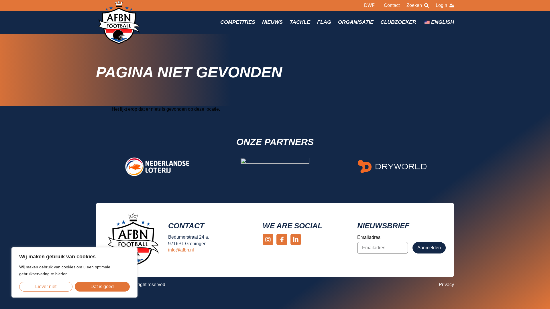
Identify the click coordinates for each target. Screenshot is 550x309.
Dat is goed (102, 286)
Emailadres (368, 237)
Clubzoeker (398, 22)
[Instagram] (268, 239)
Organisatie (356, 22)
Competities (237, 22)
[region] (74, 272)
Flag (324, 22)
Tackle (300, 22)
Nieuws (272, 22)
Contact (392, 5)
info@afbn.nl (181, 249)
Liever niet (45, 286)
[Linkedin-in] (295, 239)
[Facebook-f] (281, 239)
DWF (369, 5)
